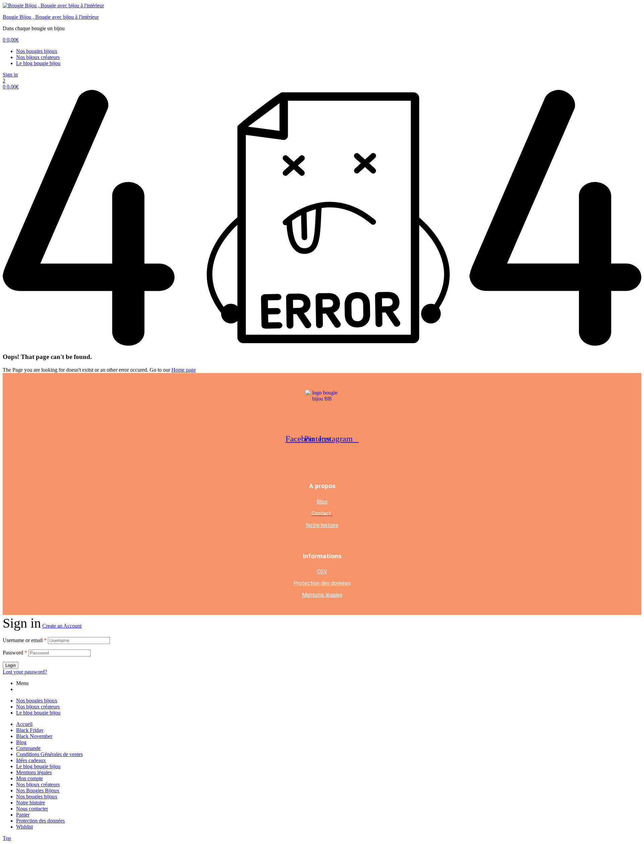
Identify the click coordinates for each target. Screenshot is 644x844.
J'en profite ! (604, 11)
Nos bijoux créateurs (38, 57)
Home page (183, 370)
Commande (28, 748)
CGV (322, 571)
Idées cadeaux (31, 760)
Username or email (25, 640)
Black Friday (30, 730)
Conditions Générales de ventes (49, 754)
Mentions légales (322, 595)
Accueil (24, 724)
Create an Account (62, 626)
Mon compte (29, 778)
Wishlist (24, 827)
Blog (322, 501)
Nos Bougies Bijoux (37, 790)
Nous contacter (32, 808)
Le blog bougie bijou (38, 63)
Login (10, 665)
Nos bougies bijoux (36, 51)
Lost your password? (25, 672)
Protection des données (322, 583)
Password (15, 652)
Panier (23, 814)
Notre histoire (322, 525)
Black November (34, 736)
